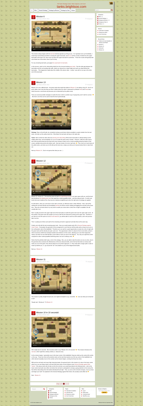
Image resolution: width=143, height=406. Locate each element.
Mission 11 (40, 259)
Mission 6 (40, 16)
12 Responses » (89, 163)
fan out (70, 55)
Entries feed (85, 392)
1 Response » (90, 261)
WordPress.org (86, 396)
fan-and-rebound (54, 216)
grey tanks (72, 66)
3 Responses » (90, 18)
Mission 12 (73, 87)
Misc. (35, 10)
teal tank (52, 53)
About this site (69, 392)
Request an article (103, 32)
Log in (84, 390)
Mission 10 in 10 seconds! (47, 312)
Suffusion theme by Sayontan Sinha (105, 402)
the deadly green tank (45, 198)
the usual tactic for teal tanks (59, 62)
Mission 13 (41, 82)
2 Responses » (90, 314)
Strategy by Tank (65, 10)
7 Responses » (90, 84)
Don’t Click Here (102, 34)
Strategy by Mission (54, 10)
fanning (57, 205)
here (81, 89)
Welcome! (101, 48)
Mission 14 (39, 150)
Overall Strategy (43, 10)
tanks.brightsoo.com (71, 6)
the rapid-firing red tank (65, 196)
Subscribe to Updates (104, 30)
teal (87, 89)
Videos (73, 10)
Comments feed (86, 394)
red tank (33, 351)
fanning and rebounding (59, 137)
